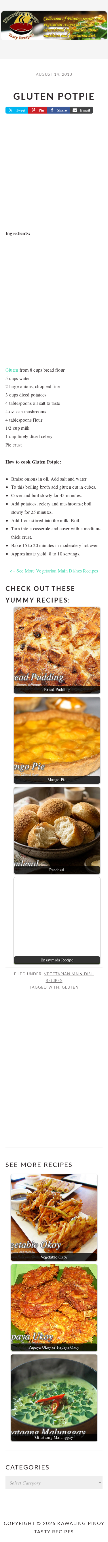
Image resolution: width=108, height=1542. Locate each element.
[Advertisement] (54, 173)
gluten (70, 987)
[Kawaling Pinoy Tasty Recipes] (54, 42)
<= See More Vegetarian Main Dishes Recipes (54, 571)
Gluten (11, 370)
